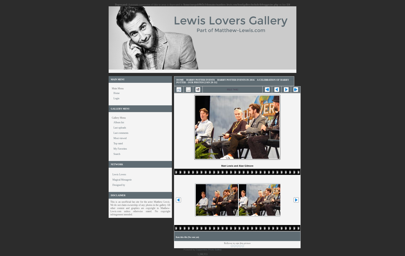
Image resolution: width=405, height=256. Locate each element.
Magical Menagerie (122, 179)
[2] (234, 245)
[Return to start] (267, 89)
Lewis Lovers (119, 174)
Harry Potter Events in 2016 (236, 80)
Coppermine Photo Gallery (208, 249)
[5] (243, 245)
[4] (240, 245)
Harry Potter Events (200, 80)
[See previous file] (276, 89)
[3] (237, 245)
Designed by (118, 185)
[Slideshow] (197, 89)
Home (180, 80)
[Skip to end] (295, 89)
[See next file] (286, 89)
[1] (232, 245)
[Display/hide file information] (188, 89)
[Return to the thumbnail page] (179, 89)
